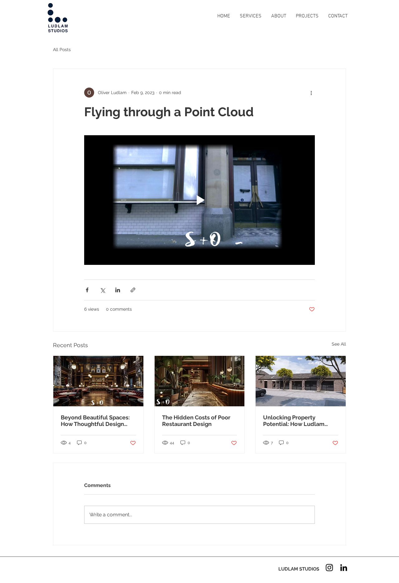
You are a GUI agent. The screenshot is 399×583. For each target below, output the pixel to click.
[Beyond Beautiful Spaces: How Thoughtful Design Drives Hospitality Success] (98, 381)
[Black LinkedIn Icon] (344, 567)
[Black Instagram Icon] (329, 567)
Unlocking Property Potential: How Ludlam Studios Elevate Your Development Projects (293, 420)
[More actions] (311, 92)
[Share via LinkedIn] (118, 290)
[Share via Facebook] (87, 290)
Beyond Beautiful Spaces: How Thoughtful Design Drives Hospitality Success (96, 420)
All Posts (62, 49)
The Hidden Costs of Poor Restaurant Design (196, 420)
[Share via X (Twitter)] (102, 290)
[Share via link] (133, 290)
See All (339, 344)
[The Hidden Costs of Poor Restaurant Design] (200, 381)
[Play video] (199, 200)
